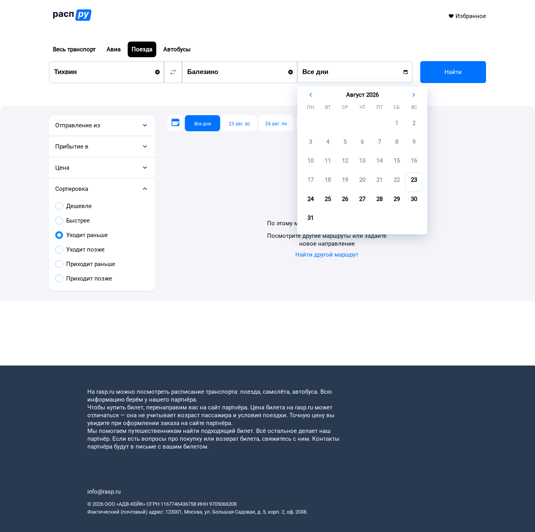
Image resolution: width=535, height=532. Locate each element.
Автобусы (177, 49)
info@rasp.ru (104, 491)
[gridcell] (396, 125)
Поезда (142, 49)
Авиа (114, 49)
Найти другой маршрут (326, 254)
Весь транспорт (74, 49)
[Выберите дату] (175, 123)
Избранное (470, 16)
